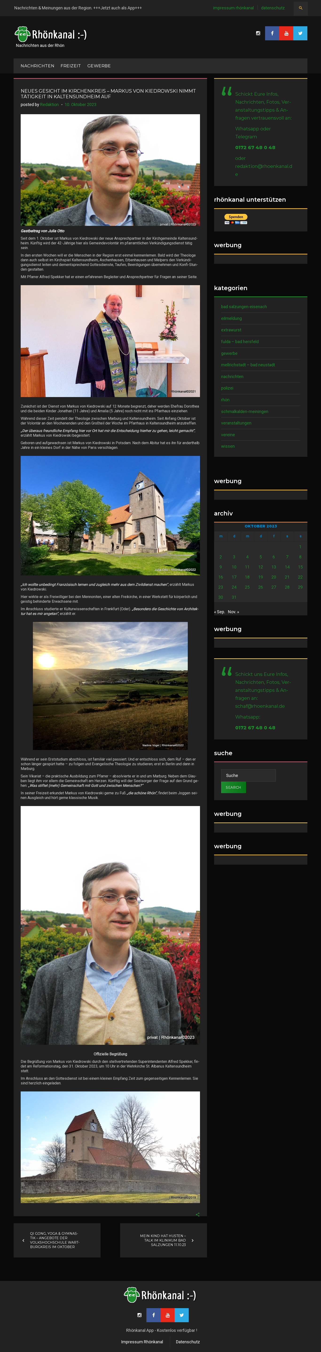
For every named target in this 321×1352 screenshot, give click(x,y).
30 (220, 597)
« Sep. (219, 611)
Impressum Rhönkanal (233, 7)
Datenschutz (273, 7)
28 (287, 587)
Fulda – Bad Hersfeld (240, 341)
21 (287, 577)
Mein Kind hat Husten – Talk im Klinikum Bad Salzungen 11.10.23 (163, 1240)
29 (300, 587)
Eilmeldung (231, 318)
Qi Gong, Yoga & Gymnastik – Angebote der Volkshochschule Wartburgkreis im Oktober (54, 1240)
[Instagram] (258, 33)
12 (260, 566)
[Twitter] (300, 33)
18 (247, 577)
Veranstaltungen (236, 422)
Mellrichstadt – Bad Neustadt (248, 364)
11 (247, 566)
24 (234, 587)
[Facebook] (272, 33)
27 (273, 587)
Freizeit (71, 65)
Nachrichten (232, 376)
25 (247, 587)
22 (300, 577)
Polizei (227, 388)
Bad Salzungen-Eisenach (244, 306)
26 (260, 587)
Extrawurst (231, 329)
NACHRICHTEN (37, 65)
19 (260, 577)
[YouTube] (286, 33)
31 (234, 597)
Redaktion (49, 104)
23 (220, 587)
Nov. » (233, 611)
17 (234, 577)
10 (234, 566)
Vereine (228, 434)
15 (300, 566)
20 (273, 577)
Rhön (225, 399)
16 (220, 577)
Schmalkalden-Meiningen (244, 411)
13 (273, 566)
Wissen (228, 446)
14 (287, 566)
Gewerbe (99, 65)
